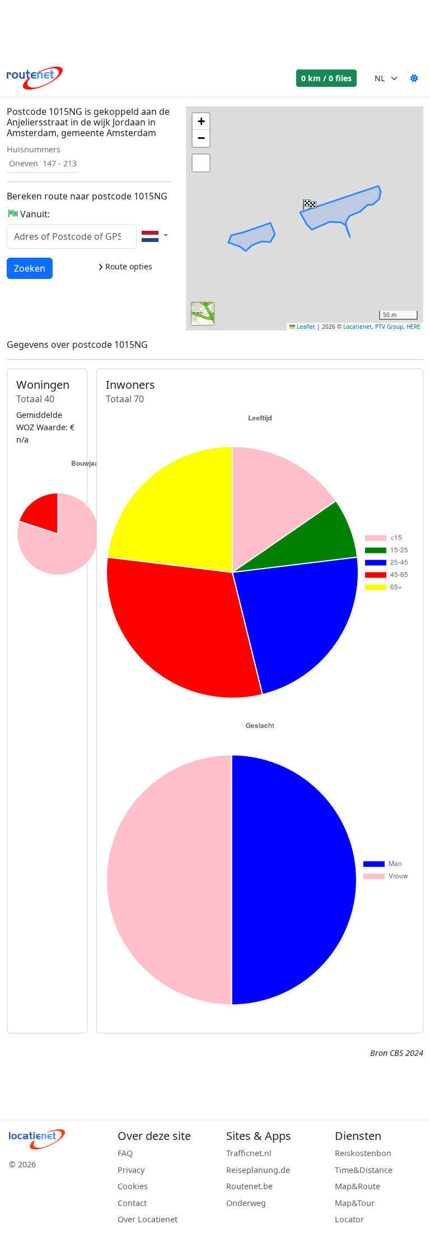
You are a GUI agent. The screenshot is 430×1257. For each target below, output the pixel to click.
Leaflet (305, 326)
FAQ (125, 1153)
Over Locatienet (147, 1219)
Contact (132, 1203)
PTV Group (389, 326)
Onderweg (246, 1203)
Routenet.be (249, 1186)
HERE (413, 326)
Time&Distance (363, 1170)
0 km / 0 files (326, 78)
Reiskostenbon (363, 1153)
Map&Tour (355, 1203)
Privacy (131, 1170)
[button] (308, 202)
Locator (349, 1219)
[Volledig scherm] (201, 163)
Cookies (133, 1186)
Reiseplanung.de (258, 1170)
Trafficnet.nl (249, 1153)
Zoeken (29, 268)
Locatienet (357, 326)
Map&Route (357, 1186)
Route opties (127, 266)
